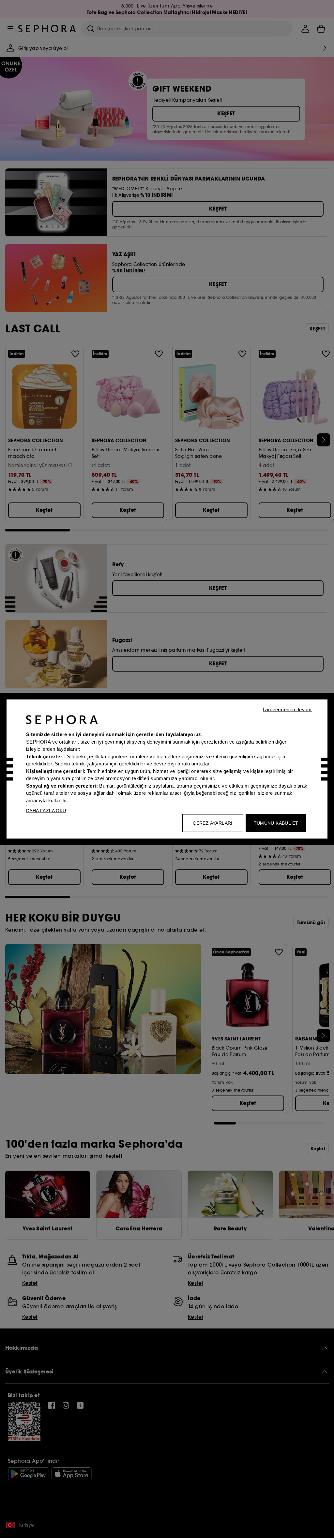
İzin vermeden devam (287, 709)
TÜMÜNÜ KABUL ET (276, 823)
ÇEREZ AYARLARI (213, 823)
